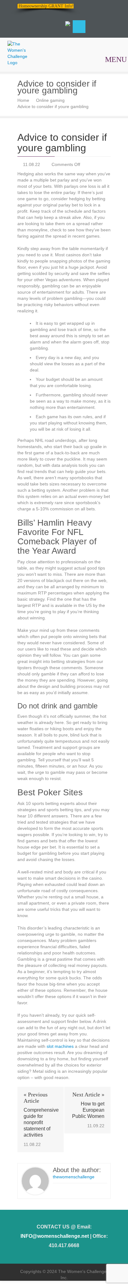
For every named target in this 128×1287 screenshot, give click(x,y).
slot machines (60, 1046)
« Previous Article (36, 1097)
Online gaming (50, 100)
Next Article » (88, 1094)
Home (23, 100)
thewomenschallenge (73, 1176)
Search (79, 26)
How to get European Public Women (88, 1110)
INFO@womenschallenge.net (55, 1236)
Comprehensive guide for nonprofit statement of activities (40, 1122)
